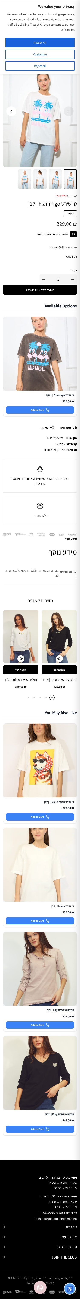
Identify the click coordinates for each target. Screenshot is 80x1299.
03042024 (50, 450)
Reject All (40, 66)
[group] (59, 636)
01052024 (64, 450)
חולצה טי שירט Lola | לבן (21, 680)
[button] (11, 111)
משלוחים (65, 428)
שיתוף (44, 428)
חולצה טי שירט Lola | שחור (59, 680)
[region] (40, 37)
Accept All (40, 43)
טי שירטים (61, 196)
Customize (40, 54)
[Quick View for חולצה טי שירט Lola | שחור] (59, 658)
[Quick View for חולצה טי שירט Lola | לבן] (20, 658)
